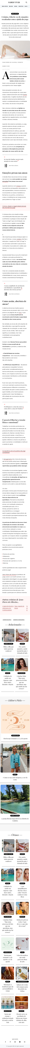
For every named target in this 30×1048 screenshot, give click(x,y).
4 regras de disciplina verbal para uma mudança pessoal (8, 608)
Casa (22, 952)
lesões (25, 94)
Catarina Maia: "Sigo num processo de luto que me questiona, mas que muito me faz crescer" (21, 682)
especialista (7, 619)
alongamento (8, 459)
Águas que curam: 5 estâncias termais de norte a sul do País (7, 1018)
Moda (15, 6)
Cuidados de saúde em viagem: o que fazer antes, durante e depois (7, 680)
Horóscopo (15, 735)
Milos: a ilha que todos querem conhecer (8, 649)
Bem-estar (5, 6)
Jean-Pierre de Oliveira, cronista (12, 62)
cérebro (19, 239)
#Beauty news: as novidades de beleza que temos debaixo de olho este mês (21, 1018)
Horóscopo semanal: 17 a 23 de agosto (16, 739)
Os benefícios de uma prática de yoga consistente (13, 451)
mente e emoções (19, 619)
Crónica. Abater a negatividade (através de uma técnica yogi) (14, 206)
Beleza (11, 6)
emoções (5, 181)
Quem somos (15, 1039)
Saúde (22, 643)
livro (20, 312)
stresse (18, 186)
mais (26, 6)
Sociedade (21, 673)
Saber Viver (6, 66)
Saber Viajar (8, 643)
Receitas (21, 6)
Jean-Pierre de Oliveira (9, 574)
